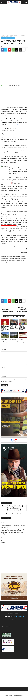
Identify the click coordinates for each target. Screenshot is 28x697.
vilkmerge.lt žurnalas (6, 626)
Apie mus (6, 692)
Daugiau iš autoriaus (19, 316)
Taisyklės (16, 692)
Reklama (11, 692)
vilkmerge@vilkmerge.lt (19, 616)
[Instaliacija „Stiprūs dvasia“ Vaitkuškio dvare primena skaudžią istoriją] (5, 335)
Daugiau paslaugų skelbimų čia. (14, 513)
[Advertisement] (14, 19)
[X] (5, 50)
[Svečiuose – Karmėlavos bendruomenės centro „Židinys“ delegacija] (23, 322)
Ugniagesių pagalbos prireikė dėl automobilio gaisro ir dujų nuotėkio (22, 341)
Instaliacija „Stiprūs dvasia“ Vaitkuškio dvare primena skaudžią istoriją (4, 341)
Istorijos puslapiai (13, 35)
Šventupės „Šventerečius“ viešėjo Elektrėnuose (7, 309)
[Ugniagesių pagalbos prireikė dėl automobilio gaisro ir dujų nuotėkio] (23, 335)
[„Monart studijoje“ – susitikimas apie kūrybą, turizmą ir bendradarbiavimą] (14, 322)
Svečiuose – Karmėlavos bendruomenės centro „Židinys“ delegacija (22, 327)
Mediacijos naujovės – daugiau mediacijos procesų (12, 529)
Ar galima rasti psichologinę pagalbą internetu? (11, 530)
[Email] (16, 50)
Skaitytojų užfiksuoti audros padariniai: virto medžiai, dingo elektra (14, 341)
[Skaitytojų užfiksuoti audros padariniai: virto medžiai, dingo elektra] (14, 335)
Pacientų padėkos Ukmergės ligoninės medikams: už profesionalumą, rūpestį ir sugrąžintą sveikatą (5, 328)
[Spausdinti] (20, 50)
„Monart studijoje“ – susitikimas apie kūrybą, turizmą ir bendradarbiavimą (14, 327)
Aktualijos (7, 35)
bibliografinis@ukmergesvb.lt (18, 263)
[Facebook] (2, 50)
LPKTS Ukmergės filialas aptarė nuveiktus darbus (22, 309)
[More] (24, 50)
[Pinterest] (9, 50)
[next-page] (15, 345)
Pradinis (2, 35)
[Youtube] (15, 619)
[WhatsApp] (13, 50)
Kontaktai (22, 692)
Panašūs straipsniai (8, 316)
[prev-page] (13, 345)
